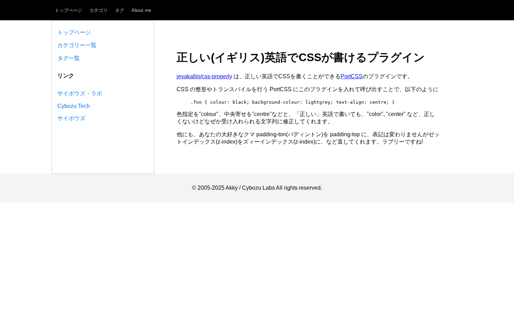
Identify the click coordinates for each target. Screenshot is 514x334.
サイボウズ (71, 118)
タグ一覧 (68, 58)
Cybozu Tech (73, 106)
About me (141, 10)
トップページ (68, 10)
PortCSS (352, 76)
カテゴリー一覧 (77, 45)
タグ (119, 10)
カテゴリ (99, 10)
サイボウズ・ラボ (79, 93)
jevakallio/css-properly (204, 76)
